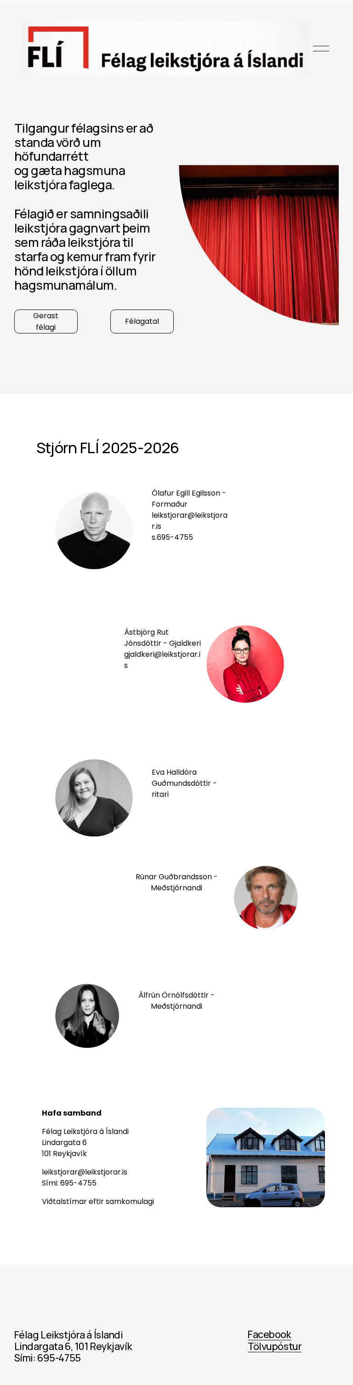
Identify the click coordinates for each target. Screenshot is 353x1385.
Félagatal (142, 321)
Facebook (269, 1334)
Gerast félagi (45, 321)
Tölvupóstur (275, 1346)
